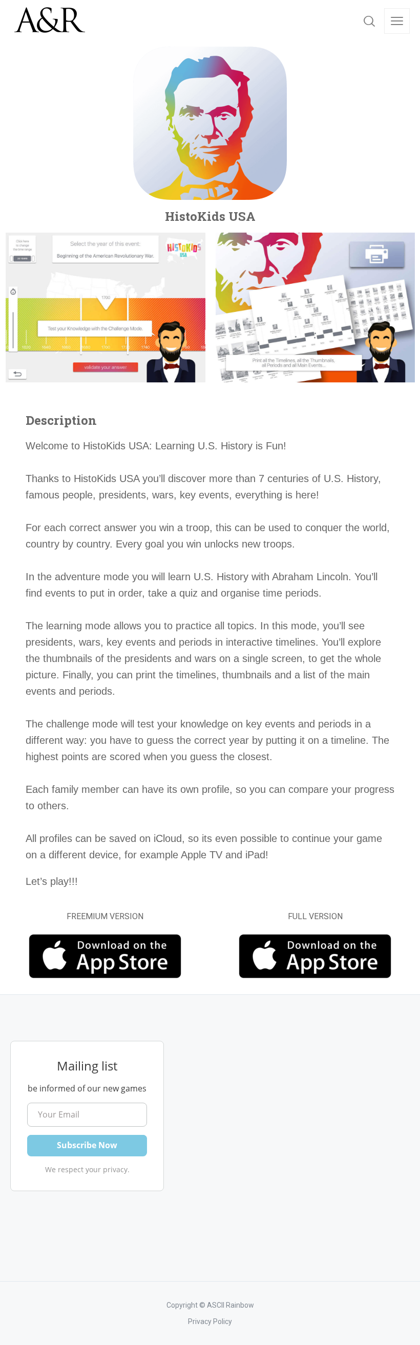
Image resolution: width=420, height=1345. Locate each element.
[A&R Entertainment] (48, 20)
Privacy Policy (210, 1321)
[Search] (369, 21)
